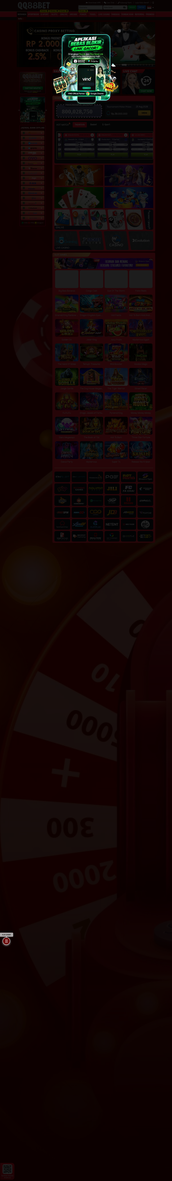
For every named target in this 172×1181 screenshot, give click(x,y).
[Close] (119, 31)
